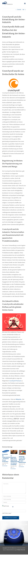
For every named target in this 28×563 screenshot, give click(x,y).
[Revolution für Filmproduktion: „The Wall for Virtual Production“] (5, 451)
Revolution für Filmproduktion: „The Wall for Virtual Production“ (6, 458)
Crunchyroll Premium (15, 381)
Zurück (19, 9)
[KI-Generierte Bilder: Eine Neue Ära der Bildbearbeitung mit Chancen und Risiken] (14, 451)
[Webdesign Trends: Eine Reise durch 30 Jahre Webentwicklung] (22, 451)
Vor (23, 9)
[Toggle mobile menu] (25, 3)
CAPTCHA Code (6, 513)
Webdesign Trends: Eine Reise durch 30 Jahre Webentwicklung (23, 459)
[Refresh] (13, 506)
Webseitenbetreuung (11, 549)
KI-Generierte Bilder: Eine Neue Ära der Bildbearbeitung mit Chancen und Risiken (15, 460)
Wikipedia (18, 399)
